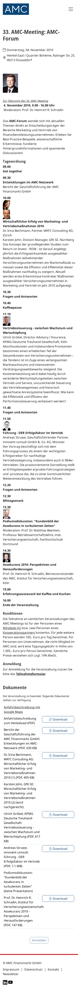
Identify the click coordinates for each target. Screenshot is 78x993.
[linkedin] (5, 983)
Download (59, 719)
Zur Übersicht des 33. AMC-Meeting (25, 101)
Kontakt (53, 969)
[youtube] (10, 983)
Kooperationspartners (19, 632)
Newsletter (11, 974)
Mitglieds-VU (12, 628)
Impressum (11, 969)
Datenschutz (33, 969)
